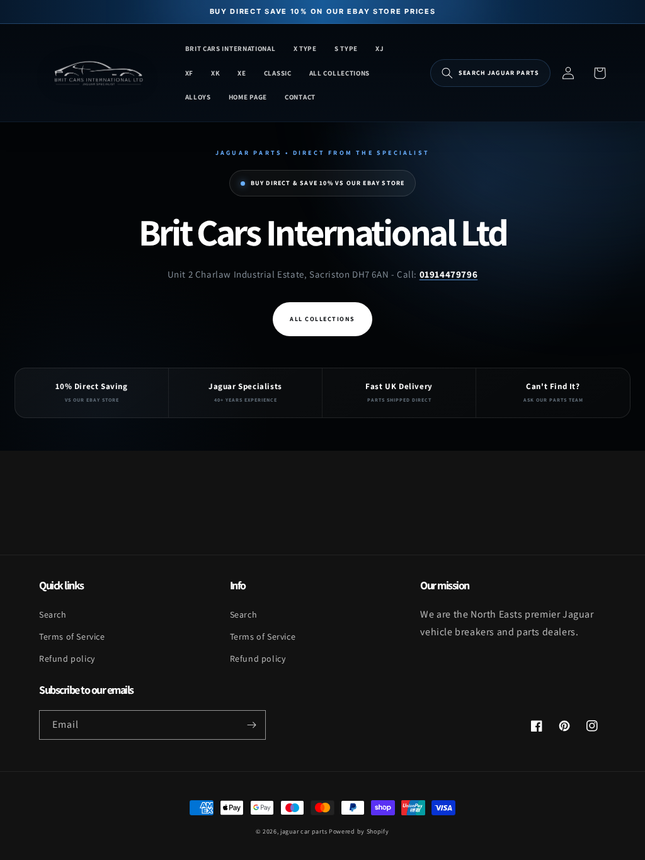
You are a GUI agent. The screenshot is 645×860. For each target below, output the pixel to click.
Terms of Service (72, 636)
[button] (490, 73)
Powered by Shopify (359, 831)
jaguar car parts (303, 831)
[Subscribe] (251, 725)
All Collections (322, 319)
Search (53, 614)
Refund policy (67, 658)
